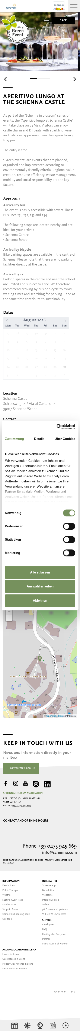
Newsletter (48, 890)
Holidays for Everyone (54, 934)
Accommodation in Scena (19, 950)
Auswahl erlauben (40, 586)
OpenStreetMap (54, 715)
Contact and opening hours (25, 820)
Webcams (47, 895)
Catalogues (48, 924)
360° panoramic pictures (55, 909)
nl (75, 992)
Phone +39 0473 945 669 (50, 846)
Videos (45, 904)
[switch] (69, 526)
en (68, 992)
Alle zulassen (40, 572)
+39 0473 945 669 (21, 805)
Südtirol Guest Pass (12, 900)
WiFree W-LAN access (54, 914)
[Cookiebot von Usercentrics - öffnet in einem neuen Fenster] (57, 427)
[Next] (74, 79)
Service (47, 920)
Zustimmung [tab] (14, 439)
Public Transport (10, 890)
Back (63, 20)
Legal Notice (61, 860)
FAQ (44, 929)
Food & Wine (9, 904)
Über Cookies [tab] (65, 439)
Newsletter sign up (22, 768)
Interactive (49, 881)
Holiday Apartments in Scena (17, 964)
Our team (7, 919)
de (55, 992)
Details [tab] (39, 439)
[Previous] (5, 79)
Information (11, 881)
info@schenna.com (59, 853)
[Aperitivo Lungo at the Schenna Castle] (39, 659)
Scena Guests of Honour (55, 944)
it (62, 992)
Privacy (48, 860)
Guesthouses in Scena (13, 959)
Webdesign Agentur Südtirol (8, 993)
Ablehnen (40, 600)
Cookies (39, 860)
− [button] (9, 618)
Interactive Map (50, 900)
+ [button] (9, 611)
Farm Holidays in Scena (14, 968)
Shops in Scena (10, 909)
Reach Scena (9, 885)
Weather (6, 895)
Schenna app (48, 885)
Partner (46, 939)
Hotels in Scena (10, 954)
